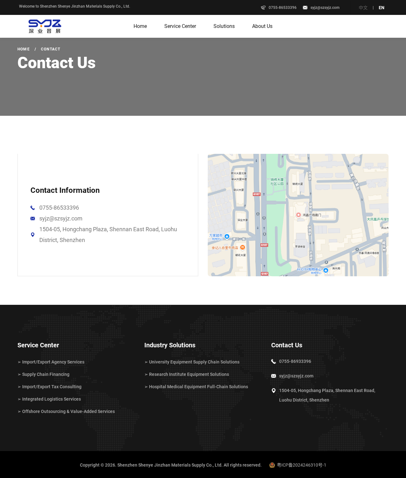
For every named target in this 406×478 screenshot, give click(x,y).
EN (381, 7)
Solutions (224, 26)
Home (140, 26)
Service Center (180, 26)
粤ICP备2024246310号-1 (301, 465)
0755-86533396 (59, 207)
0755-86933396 (295, 361)
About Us (262, 26)
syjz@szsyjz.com (325, 7)
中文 (363, 7)
